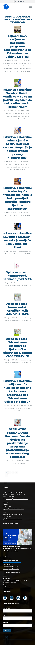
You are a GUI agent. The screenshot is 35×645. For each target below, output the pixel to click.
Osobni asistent (8, 63)
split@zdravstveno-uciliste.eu (12, 519)
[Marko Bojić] (17, 181)
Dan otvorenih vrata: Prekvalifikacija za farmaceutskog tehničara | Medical (17, 549)
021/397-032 (7, 516)
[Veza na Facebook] (13, 1)
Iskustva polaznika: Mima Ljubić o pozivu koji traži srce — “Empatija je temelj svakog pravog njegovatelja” (17, 147)
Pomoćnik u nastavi (9, 582)
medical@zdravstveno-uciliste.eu (17, 499)
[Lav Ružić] (17, 226)
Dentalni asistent (20, 405)
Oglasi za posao (9, 285)
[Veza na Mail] (23, 1)
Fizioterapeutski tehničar (11, 569)
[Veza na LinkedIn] (21, 1)
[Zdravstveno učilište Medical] (14, 6)
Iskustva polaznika (25, 111)
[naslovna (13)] (17, 422)
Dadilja (22, 60)
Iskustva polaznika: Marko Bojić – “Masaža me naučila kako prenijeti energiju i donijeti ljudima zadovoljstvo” (17, 198)
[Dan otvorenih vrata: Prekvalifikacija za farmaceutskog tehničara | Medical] (17, 537)
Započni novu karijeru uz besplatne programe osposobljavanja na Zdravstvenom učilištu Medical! (18, 46)
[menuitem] (29, 6)
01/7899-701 (7, 506)
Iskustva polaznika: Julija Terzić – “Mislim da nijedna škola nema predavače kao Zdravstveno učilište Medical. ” (17, 391)
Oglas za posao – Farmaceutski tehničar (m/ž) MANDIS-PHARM (18, 309)
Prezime (5, 622)
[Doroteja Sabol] (17, 83)
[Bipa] (17, 265)
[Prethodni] (5, 538)
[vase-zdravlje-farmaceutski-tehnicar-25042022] (17, 332)
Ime (4, 615)
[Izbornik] (29, 6)
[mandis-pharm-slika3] (17, 297)
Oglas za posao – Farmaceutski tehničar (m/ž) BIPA (17, 276)
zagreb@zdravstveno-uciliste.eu (13, 509)
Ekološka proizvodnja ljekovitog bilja (15, 580)
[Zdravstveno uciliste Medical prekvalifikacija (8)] (17, 29)
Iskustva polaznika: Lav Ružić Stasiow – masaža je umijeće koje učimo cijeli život (17, 240)
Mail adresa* (6, 608)
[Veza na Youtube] (18, 1)
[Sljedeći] (29, 538)
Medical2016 (27, 71)
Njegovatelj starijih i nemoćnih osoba (17, 113)
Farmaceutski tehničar (23, 283)
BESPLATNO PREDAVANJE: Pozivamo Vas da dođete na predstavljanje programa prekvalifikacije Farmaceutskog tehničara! (17, 443)
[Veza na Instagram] (16, 1)
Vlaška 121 (6, 504)
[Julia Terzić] (17, 374)
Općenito (27, 60)
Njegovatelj (6, 578)
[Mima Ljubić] (17, 130)
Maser (6, 215)
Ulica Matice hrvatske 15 (11, 514)
